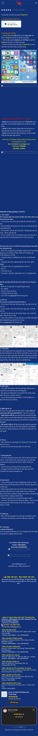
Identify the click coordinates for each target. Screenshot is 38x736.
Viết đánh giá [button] (14, 702)
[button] (3, 3)
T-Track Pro (24, 15)
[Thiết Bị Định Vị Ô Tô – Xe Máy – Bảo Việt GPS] (19, 3)
